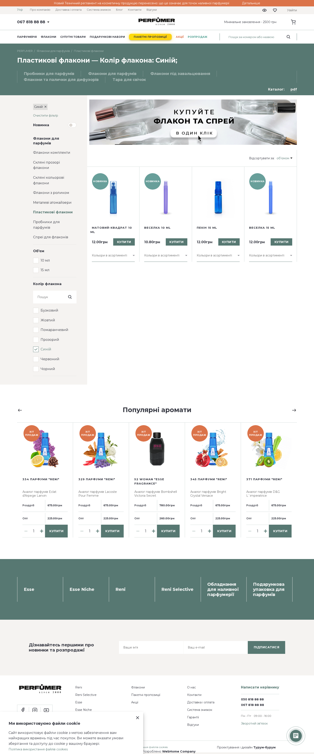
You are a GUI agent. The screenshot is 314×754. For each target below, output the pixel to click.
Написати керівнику (260, 687)
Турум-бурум (264, 747)
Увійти (292, 10)
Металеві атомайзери (52, 203)
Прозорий (50, 340)
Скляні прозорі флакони (46, 165)
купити (124, 242)
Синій (46, 349)
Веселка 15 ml (262, 227)
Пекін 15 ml (207, 227)
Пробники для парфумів (46, 225)
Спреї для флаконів (50, 237)
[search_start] (288, 37)
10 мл (45, 260)
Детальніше (251, 3)
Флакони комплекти (51, 153)
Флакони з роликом (51, 193)
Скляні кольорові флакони (48, 180)
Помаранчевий (54, 330)
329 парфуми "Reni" (96, 479)
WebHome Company (178, 751)
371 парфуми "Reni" (264, 479)
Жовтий (48, 320)
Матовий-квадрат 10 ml (111, 230)
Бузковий (49, 310)
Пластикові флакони (53, 212)
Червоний (50, 359)
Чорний (48, 369)
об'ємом (283, 158)
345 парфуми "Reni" (208, 479)
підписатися (266, 647)
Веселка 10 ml (157, 227)
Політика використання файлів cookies (38, 749)
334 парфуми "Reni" (40, 479)
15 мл (45, 270)
